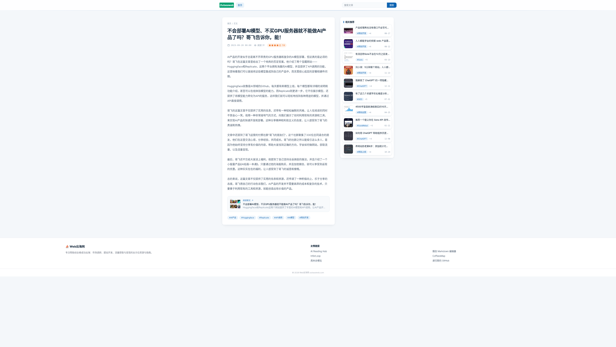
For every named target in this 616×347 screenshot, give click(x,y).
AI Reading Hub (319, 251)
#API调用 (278, 217)
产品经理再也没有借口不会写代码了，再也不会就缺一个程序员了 (372, 27)
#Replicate (264, 217)
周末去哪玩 (316, 260)
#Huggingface (247, 217)
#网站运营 (361, 112)
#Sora (360, 59)
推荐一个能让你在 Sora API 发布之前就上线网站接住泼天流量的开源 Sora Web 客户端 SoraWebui (372, 119)
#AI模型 (290, 217)
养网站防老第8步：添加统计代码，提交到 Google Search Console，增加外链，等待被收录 (372, 146)
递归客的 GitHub (440, 260)
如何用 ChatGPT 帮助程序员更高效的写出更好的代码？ (372, 133)
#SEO (359, 99)
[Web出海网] (226, 5)
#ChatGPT (362, 86)
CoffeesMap (438, 255)
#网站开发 (303, 217)
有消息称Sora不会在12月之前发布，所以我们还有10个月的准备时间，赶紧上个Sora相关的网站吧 (372, 54)
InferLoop (316, 255)
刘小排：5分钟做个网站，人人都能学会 (371, 67)
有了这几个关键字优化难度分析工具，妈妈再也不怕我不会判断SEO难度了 (372, 93)
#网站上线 (361, 152)
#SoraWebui (362, 125)
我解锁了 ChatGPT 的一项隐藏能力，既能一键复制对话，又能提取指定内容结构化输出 (372, 80)
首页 (240, 5)
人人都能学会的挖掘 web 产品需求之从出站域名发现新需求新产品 (372, 40)
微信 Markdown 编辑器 (444, 251)
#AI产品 (232, 217)
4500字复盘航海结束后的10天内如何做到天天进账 (372, 106)
